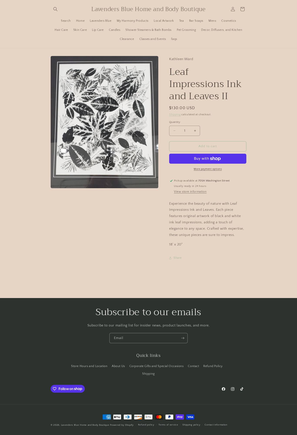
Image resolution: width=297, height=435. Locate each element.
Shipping (175, 114)
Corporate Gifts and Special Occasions (156, 366)
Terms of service (168, 424)
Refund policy (146, 424)
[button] (55, 9)
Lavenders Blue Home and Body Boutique (85, 425)
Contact (193, 366)
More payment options (208, 169)
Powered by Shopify (122, 425)
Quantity (174, 122)
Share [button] (178, 258)
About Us (118, 366)
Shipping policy (191, 424)
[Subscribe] (182, 338)
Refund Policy (213, 366)
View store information (190, 191)
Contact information (216, 424)
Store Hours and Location (89, 366)
